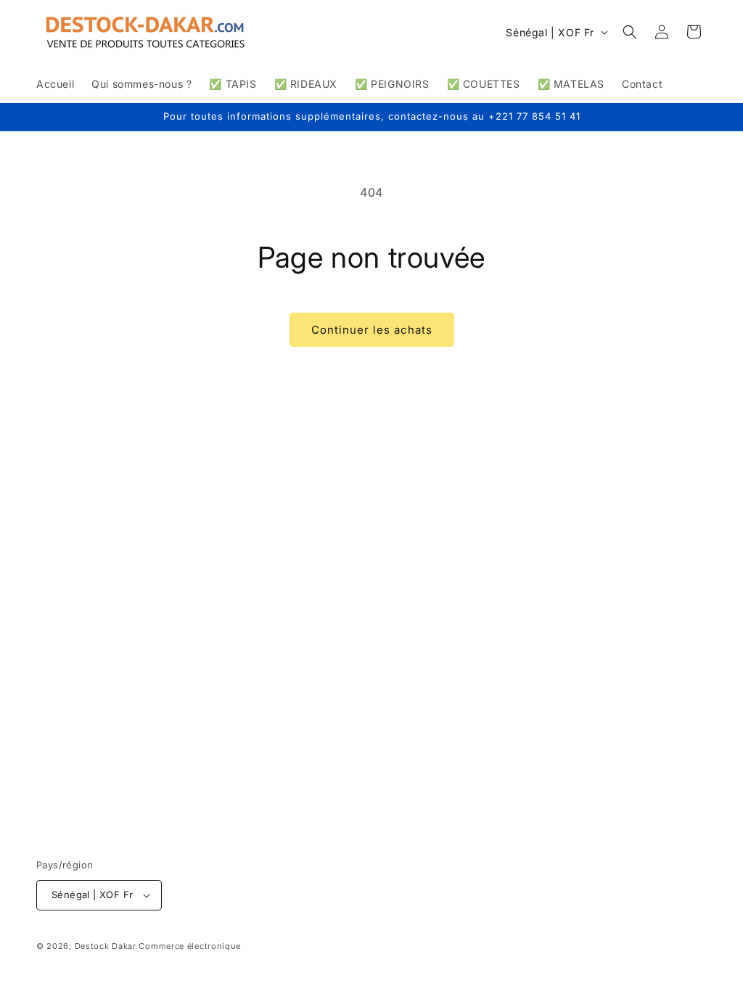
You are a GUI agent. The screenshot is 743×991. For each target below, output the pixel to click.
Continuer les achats (371, 330)
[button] (630, 32)
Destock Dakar (105, 946)
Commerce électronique (190, 946)
